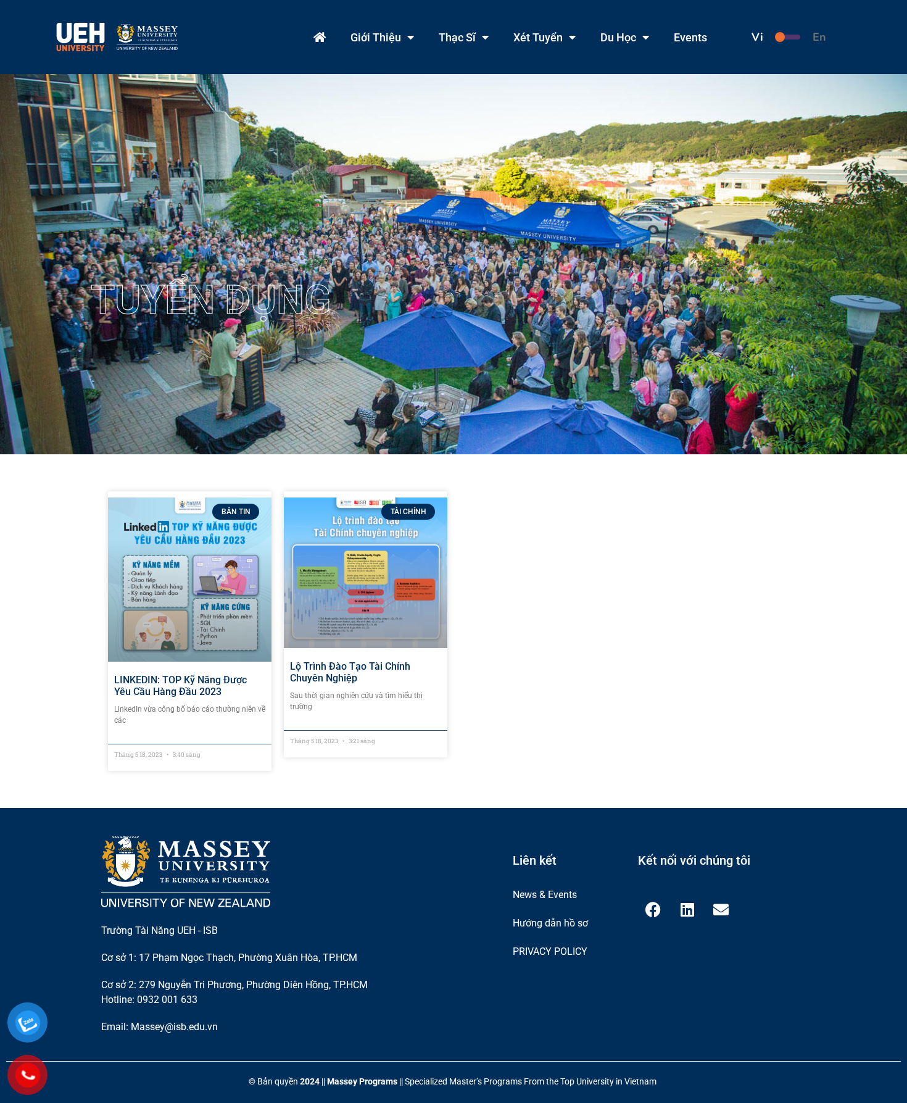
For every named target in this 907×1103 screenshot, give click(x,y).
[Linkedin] (687, 909)
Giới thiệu (375, 37)
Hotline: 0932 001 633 (149, 999)
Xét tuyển (538, 37)
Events (690, 37)
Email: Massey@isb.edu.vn (159, 1027)
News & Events (545, 895)
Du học (618, 37)
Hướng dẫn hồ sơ (550, 923)
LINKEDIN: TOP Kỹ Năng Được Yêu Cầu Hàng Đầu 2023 (180, 685)
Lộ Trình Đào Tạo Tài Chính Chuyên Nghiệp (350, 672)
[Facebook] (653, 909)
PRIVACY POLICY (550, 951)
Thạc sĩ (457, 37)
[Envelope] (721, 909)
